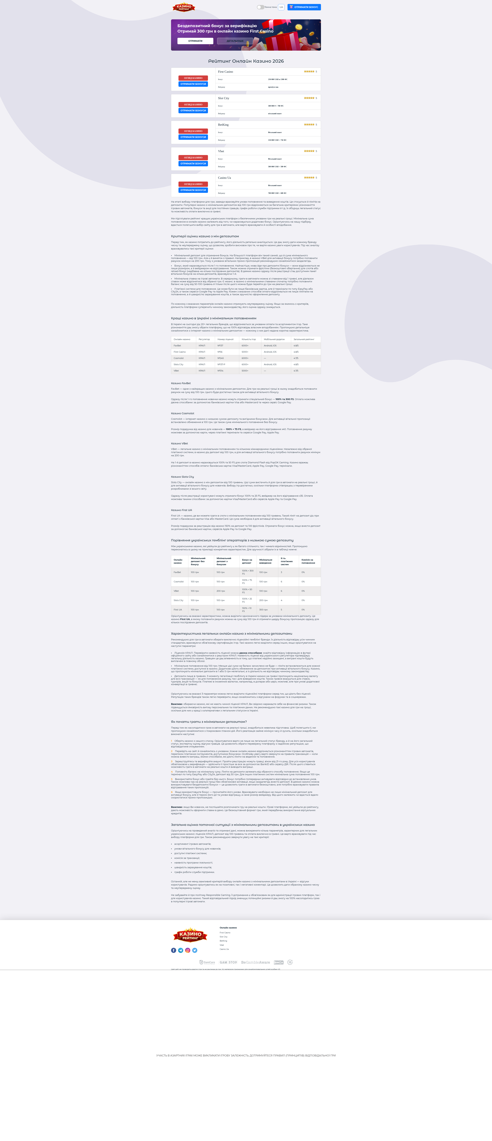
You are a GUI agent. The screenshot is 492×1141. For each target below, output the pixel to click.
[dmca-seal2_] (279, 964)
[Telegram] (180, 952)
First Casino (225, 933)
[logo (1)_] (228, 963)
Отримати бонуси (193, 84)
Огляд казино (193, 78)
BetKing (223, 941)
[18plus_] (290, 964)
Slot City (223, 937)
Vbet (222, 945)
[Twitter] (194, 952)
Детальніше (235, 41)
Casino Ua (224, 949)
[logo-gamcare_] (207, 964)
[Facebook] (173, 952)
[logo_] (255, 963)
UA (281, 7)
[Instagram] (187, 952)
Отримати (195, 41)
